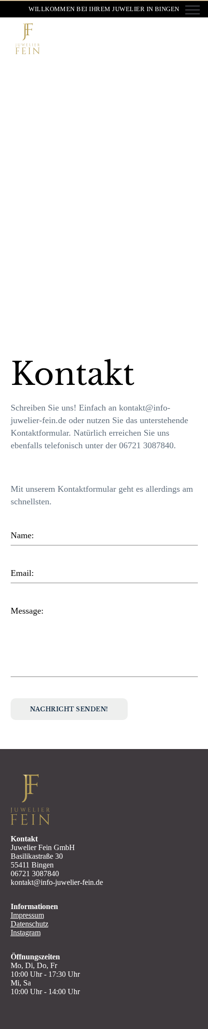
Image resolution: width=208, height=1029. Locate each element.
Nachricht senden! (69, 709)
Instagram (26, 932)
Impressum (27, 915)
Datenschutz (29, 924)
